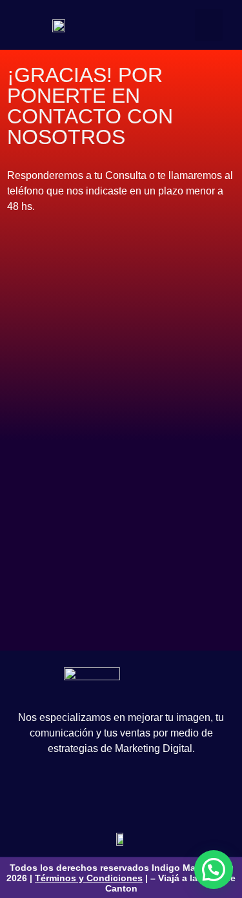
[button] (209, 25)
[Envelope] (149, 790)
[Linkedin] (120, 790)
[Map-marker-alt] (177, 790)
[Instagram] (93, 790)
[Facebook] (65, 790)
